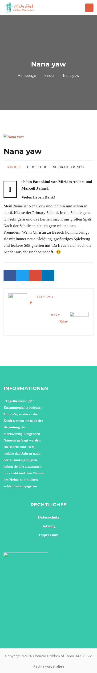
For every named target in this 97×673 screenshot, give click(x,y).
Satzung (49, 526)
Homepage (27, 76)
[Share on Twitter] (22, 275)
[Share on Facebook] (10, 275)
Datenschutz (48, 517)
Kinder (49, 76)
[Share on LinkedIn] (48, 275)
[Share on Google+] (35, 275)
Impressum (48, 535)
